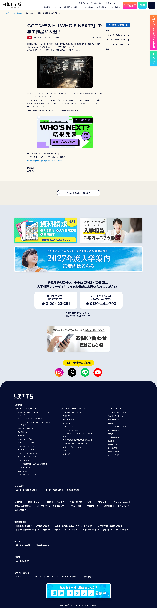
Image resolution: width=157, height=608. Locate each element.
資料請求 (108, 506)
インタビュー (103, 501)
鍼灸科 (65, 451)
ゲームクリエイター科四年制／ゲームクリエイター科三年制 (34, 423)
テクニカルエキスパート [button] (115, 44)
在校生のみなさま (71, 529)
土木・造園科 (112, 448)
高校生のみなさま (23, 526)
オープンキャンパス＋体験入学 (51, 506)
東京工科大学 (21, 561)
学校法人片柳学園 (23, 545)
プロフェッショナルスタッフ (72, 408)
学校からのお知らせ (23, 506)
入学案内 (91, 7)
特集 (89, 501)
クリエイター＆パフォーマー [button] (116, 35)
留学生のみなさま (43, 526)
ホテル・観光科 (68, 426)
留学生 (108, 49)
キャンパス (57, 7)
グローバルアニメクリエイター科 (29, 419)
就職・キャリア (79, 7)
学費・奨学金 (101, 7)
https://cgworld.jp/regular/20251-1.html (44, 160)
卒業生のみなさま (90, 529)
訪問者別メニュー (84, 3)
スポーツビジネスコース (71, 447)
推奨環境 (88, 576)
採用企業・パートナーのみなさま (115, 529)
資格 (49, 501)
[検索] (119, 3)
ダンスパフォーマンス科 (26, 457)
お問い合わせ (124, 506)
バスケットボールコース (26, 474)
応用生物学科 (112, 451)
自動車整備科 (112, 437)
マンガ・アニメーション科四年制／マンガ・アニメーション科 (35, 413)
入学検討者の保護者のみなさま (110, 526)
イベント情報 (113, 7)
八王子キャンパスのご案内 (51, 490)
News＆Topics (121, 501)
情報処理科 (112, 423)
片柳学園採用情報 (43, 545)
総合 (107, 30)
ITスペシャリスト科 (115, 416)
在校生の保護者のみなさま (26, 529)
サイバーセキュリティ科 (116, 412)
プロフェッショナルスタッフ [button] (116, 40)
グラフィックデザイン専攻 (27, 439)
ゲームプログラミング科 (116, 426)
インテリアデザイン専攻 (26, 446)
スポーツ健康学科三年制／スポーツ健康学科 (33, 464)
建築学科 (111, 441)
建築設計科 (112, 444)
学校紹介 (67, 7)
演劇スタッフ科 (68, 423)
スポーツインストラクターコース (74, 443)
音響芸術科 (67, 416)
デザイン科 (22, 435)
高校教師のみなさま (50, 529)
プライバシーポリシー (42, 576)
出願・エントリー (111, 3)
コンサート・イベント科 (71, 412)
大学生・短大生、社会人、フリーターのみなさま (74, 526)
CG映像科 (31, 171)
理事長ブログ (20, 510)
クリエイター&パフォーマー (27, 408)
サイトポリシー (22, 576)
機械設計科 (112, 434)
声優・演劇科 (22, 460)
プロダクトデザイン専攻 (26, 450)
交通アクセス (98, 3)
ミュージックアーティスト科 (28, 453)
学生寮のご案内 (73, 490)
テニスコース (22, 471)
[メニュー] (151, 5)
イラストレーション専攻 (26, 443)
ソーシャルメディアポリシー (67, 576)
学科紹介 (47, 7)
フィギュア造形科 (114, 455)
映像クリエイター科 (25, 428)
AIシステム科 (112, 419)
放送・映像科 (67, 419)
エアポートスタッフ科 (70, 430)
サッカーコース (23, 467)
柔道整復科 (67, 454)
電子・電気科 (112, 430)
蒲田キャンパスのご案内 (25, 490)
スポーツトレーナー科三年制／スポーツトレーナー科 (80, 435)
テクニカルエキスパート (115, 408)
